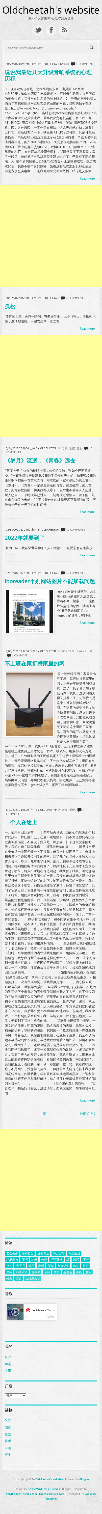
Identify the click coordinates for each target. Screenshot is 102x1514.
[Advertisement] (51, 236)
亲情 (47, 1272)
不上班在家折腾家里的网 (35, 663)
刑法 (76, 1266)
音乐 (79, 448)
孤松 (10, 306)
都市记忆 (63, 1266)
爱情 (9, 1272)
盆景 (8, 1434)
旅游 (85, 1266)
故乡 (88, 1272)
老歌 (34, 1259)
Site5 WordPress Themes (44, 1489)
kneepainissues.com (51, 1494)
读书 (24, 1259)
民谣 (9, 1278)
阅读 (8, 1427)
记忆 (76, 1259)
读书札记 (43, 1253)
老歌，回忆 (69, 448)
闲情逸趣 (56, 1259)
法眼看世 (27, 1253)
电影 (44, 1259)
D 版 (8, 1421)
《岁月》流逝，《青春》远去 (40, 460)
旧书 (85, 1259)
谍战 (50, 1266)
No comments (85, 64)
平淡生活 (74, 1253)
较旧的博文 (88, 1114)
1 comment (19, 655)
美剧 (79, 1272)
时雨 (8, 1448)
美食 (19, 1278)
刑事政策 (21, 1272)
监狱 (41, 1266)
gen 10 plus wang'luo (77, 651)
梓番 (8, 1441)
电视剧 (67, 1272)
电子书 (20, 1266)
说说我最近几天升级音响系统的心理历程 (48, 75)
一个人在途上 (21, 822)
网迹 (8, 1364)
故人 (9, 1266)
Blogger (84, 1479)
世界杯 (35, 1272)
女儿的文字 (32, 1278)
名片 (8, 1357)
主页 (43, 1114)
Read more (87, 178)
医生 (8, 1455)
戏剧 (31, 1266)
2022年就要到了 (25, 537)
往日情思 (12, 1259)
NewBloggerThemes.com (21, 1494)
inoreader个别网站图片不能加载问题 (50, 581)
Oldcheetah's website (51, 10)
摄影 (56, 1272)
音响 (66, 64)
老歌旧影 (12, 1253)
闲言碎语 (59, 1253)
